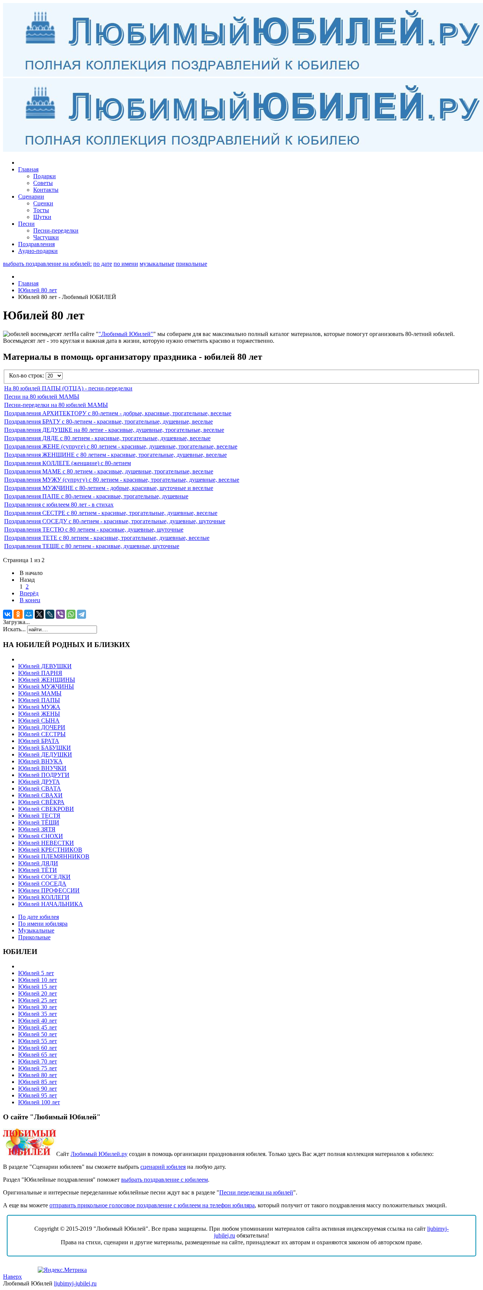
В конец (30, 600)
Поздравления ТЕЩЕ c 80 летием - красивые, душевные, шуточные (91, 546)
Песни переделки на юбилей (256, 1192)
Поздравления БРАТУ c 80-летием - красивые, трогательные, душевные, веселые (108, 421)
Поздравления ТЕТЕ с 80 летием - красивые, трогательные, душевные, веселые (106, 538)
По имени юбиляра (43, 923)
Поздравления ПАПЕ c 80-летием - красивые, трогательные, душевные (96, 496)
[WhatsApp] (70, 614)
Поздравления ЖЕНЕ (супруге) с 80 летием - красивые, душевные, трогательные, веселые (120, 446)
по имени (126, 263)
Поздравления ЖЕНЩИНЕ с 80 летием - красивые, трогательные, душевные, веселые (115, 455)
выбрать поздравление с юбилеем (164, 1179)
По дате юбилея (38, 917)
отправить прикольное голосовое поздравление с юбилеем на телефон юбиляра (152, 1205)
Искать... (14, 629)
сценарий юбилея (163, 1167)
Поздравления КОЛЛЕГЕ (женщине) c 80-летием (67, 463)
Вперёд (29, 593)
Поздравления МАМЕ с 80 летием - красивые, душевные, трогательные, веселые (108, 471)
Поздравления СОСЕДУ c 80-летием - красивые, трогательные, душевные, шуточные (114, 521)
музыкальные (157, 263)
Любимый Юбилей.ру (99, 1154)
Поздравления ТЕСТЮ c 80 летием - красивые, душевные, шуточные (93, 529)
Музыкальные (36, 930)
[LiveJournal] (49, 614)
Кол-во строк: (27, 375)
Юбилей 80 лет (37, 290)
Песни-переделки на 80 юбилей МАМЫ (56, 405)
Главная (28, 283)
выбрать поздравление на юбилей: (47, 263)
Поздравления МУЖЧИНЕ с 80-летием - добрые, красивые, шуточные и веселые (108, 488)
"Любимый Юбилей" (125, 334)
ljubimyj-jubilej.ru (75, 1283)
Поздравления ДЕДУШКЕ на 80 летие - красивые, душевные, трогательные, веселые (114, 430)
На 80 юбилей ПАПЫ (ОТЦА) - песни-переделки (68, 388)
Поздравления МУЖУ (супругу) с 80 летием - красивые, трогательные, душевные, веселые (121, 479)
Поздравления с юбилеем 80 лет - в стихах (59, 504)
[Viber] (60, 614)
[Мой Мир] (28, 614)
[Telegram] (81, 614)
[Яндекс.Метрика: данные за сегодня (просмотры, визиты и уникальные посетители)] (62, 1270)
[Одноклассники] (18, 614)
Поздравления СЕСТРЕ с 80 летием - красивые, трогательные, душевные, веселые (110, 513)
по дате (102, 263)
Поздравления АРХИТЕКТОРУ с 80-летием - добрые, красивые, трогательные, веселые (117, 413)
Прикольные (34, 937)
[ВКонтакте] (7, 614)
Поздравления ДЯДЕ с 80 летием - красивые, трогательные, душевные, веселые (107, 438)
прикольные (191, 263)
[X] (39, 614)
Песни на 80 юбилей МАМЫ (41, 396)
